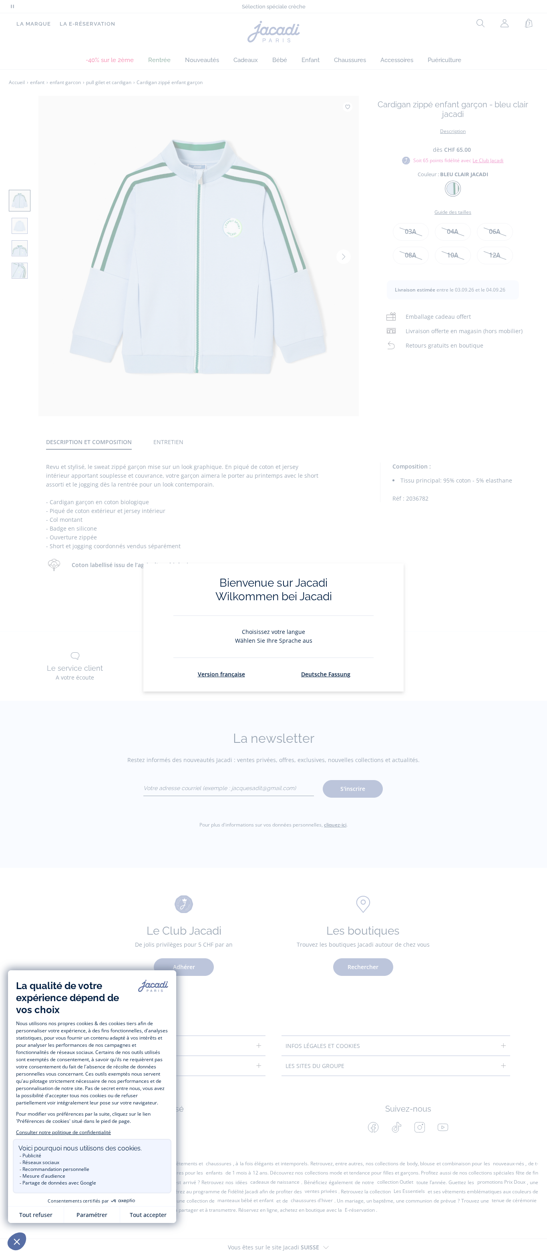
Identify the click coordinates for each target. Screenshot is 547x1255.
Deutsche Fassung (325, 674)
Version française (221, 674)
